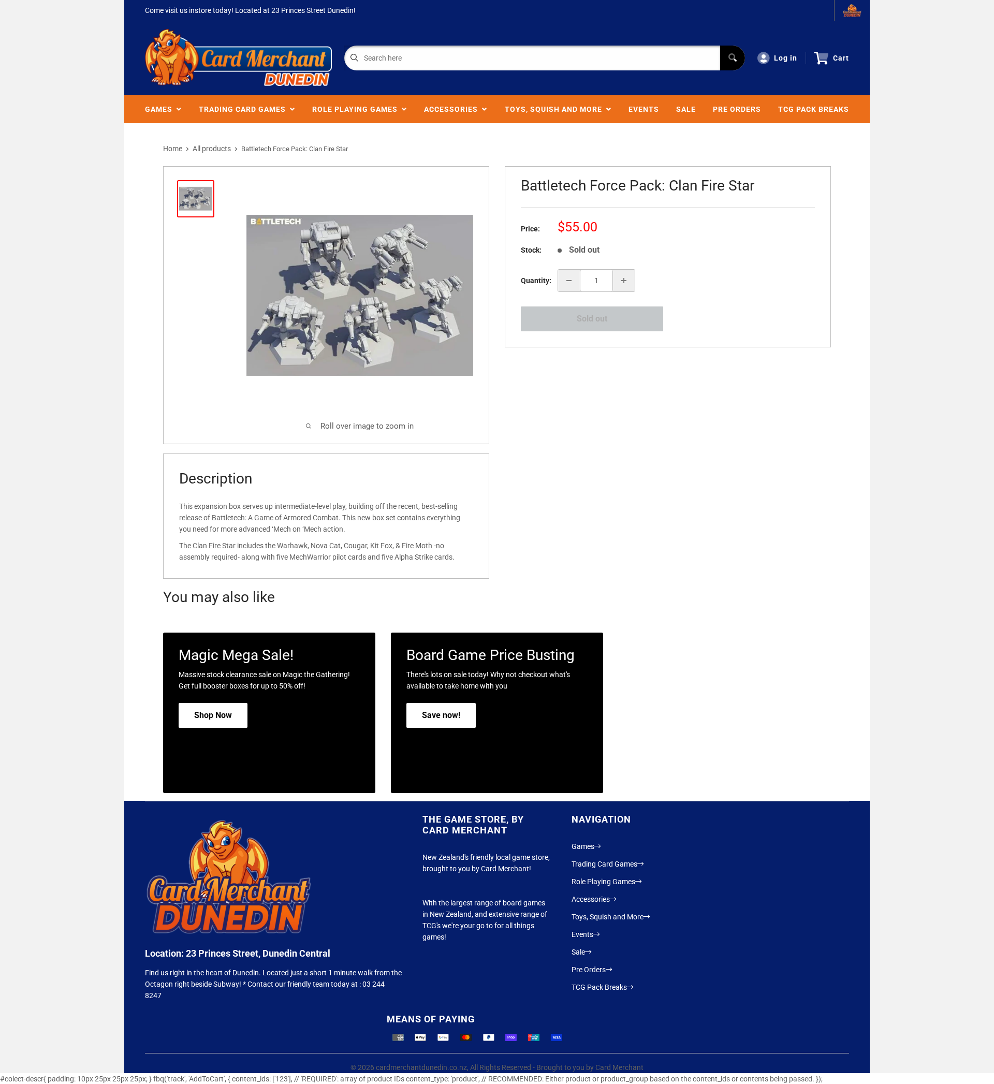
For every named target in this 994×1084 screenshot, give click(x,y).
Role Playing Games (357, 109)
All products (212, 148)
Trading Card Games (244, 109)
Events (643, 109)
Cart (841, 58)
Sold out (592, 319)
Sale (686, 109)
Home (172, 148)
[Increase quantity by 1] (624, 280)
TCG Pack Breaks (813, 109)
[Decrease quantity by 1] (569, 280)
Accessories (453, 109)
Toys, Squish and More (555, 109)
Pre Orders (737, 109)
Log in (785, 58)
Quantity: (536, 280)
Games (161, 109)
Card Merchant (619, 1067)
